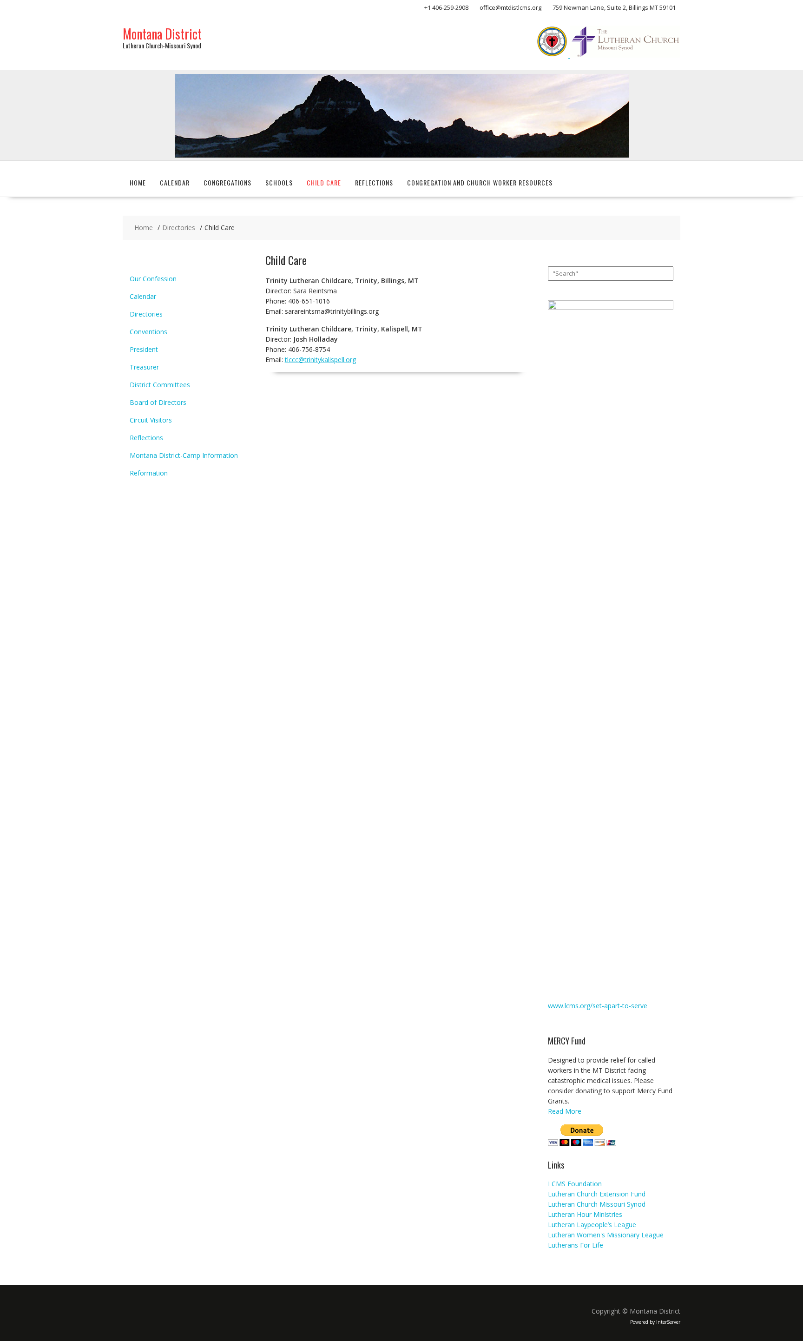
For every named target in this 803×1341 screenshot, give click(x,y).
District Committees (160, 384)
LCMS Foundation (575, 1183)
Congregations (227, 182)
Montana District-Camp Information (184, 455)
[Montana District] (402, 155)
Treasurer (144, 367)
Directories (146, 314)
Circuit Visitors (151, 420)
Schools (279, 182)
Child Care (324, 182)
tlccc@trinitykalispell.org (320, 359)
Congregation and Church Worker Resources (480, 182)
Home (138, 182)
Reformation (149, 473)
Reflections (374, 182)
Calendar (175, 182)
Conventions (148, 331)
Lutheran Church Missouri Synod (596, 1204)
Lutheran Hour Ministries (585, 1214)
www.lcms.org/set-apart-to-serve (597, 1005)
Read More (564, 1111)
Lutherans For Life (575, 1245)
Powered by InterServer (655, 1322)
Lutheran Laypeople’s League (592, 1224)
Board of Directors (158, 402)
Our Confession (153, 278)
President (144, 349)
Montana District (162, 33)
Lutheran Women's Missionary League (606, 1234)
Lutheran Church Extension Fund (596, 1193)
